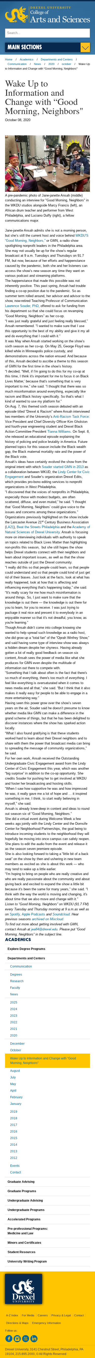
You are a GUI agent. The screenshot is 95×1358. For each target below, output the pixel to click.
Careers (43, 1315)
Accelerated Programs (24, 1219)
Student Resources (21, 1252)
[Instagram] (17, 1341)
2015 (13, 1138)
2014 (13, 1144)
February (16, 1097)
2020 (51, 64)
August (15, 1071)
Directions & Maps (17, 1322)
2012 (13, 1158)
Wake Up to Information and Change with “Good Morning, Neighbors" (43, 1061)
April (13, 1090)
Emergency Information (46, 1322)
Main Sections (25, 47)
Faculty (15, 988)
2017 (13, 1125)
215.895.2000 (25, 1354)
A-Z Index (12, 1315)
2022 (13, 1022)
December (17, 1043)
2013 (13, 1151)
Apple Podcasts (33, 914)
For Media (28, 1315)
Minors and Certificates (24, 1242)
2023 (13, 1015)
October (15, 1050)
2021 (13, 1029)
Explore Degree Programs (26, 949)
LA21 (10, 527)
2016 (13, 1131)
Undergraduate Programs (26, 1210)
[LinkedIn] (34, 1341)
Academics (26, 59)
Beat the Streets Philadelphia (38, 527)
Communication (17, 64)
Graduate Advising (21, 1182)
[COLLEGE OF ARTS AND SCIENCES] (47, 26)
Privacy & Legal (61, 1315)
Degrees (16, 974)
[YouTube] (25, 1341)
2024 (13, 1009)
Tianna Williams (59, 431)
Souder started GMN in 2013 (63, 467)
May (13, 1084)
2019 (13, 1111)
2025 (13, 1002)
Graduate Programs (22, 1191)
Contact (15, 1172)
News (37, 64)
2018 (13, 1118)
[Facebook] (9, 1341)
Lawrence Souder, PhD (22, 306)
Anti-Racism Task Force (71, 416)
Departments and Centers (57, 59)
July (13, 1077)
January (15, 1104)
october (66, 64)
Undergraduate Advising (25, 1200)
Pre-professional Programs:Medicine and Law (28, 1231)
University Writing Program (27, 1261)
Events (15, 1166)
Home (8, 59)
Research (17, 981)
